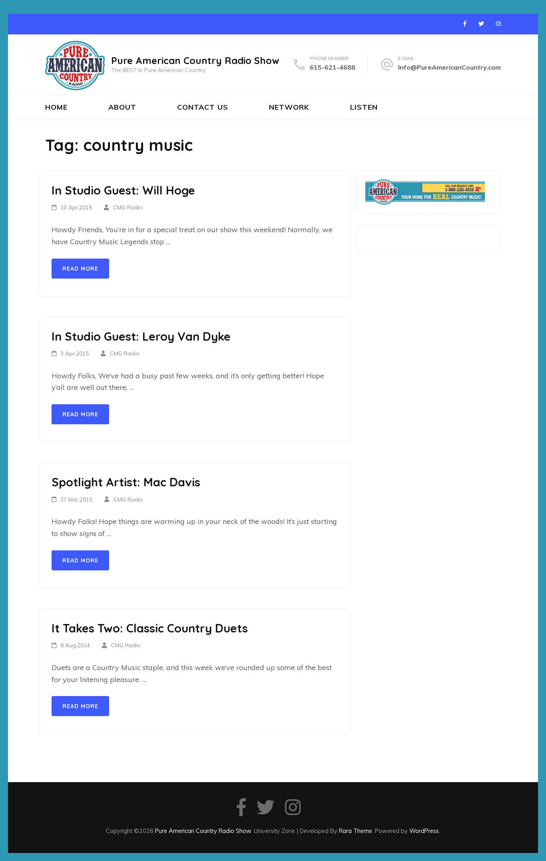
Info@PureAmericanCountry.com (449, 67)
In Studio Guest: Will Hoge (123, 190)
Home (56, 107)
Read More (80, 268)
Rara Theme (355, 831)
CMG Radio (128, 207)
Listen (364, 107)
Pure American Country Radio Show (195, 60)
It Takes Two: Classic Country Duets (150, 628)
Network (289, 107)
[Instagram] (498, 23)
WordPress (424, 831)
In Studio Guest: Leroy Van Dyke (141, 336)
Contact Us (202, 107)
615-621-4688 (332, 67)
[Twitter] (481, 23)
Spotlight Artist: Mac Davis (126, 482)
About (122, 107)
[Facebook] (464, 23)
